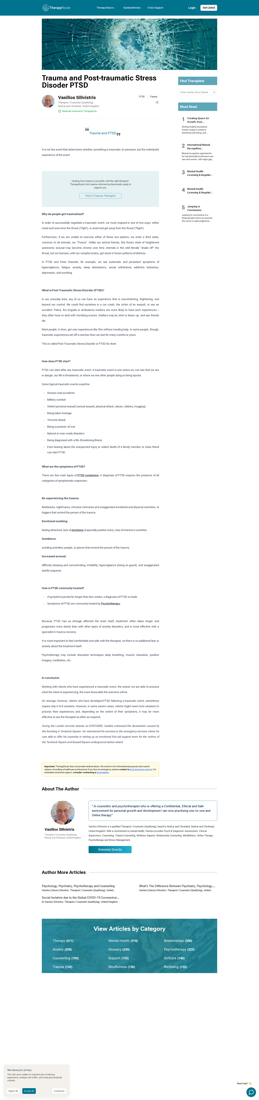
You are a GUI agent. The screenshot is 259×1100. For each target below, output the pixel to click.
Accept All (29, 1090)
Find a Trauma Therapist (100, 195)
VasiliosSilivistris (59, 829)
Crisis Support (155, 7)
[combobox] (197, 92)
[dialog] (37, 1080)
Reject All (13, 1090)
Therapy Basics (105, 7)
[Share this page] (157, 102)
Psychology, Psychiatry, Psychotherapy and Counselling (78, 886)
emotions (77, 530)
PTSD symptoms (88, 475)
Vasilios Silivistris (77, 97)
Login (192, 7)
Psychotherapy (111, 603)
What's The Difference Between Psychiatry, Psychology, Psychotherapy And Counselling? (176, 888)
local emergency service (141, 769)
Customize (59, 1090)
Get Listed (209, 7)
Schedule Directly (110, 849)
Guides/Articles (131, 7)
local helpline (103, 772)
